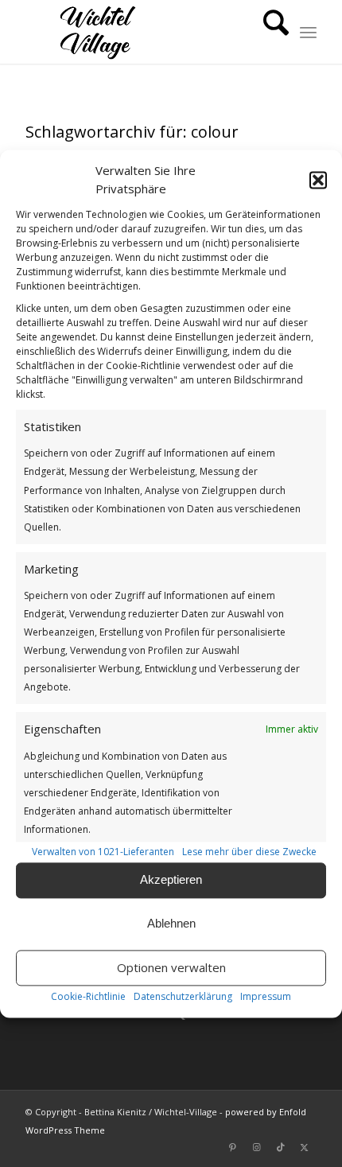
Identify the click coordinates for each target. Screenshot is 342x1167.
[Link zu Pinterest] (233, 1147)
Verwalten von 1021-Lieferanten (103, 851)
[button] (318, 180)
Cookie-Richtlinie (88, 996)
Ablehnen (171, 924)
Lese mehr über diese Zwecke (249, 851)
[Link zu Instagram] (257, 1147)
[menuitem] (268, 32)
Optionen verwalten (171, 968)
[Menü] (308, 32)
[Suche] (268, 32)
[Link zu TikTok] (281, 1147)
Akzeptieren (171, 880)
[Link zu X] (305, 1147)
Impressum (265, 996)
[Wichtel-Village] (141, 32)
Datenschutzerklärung (183, 996)
